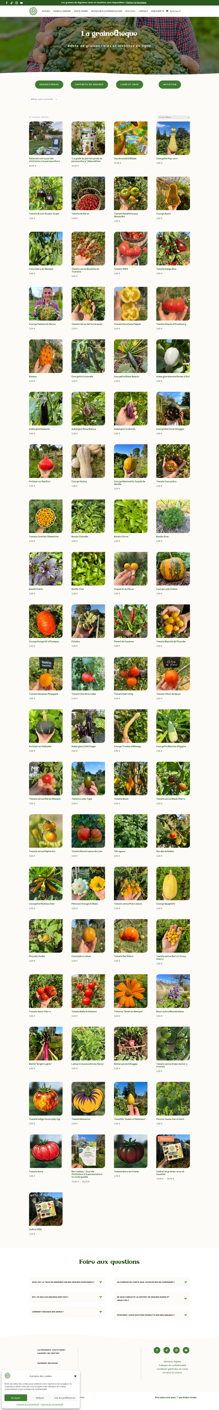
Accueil (46, 11)
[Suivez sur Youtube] (186, 1350)
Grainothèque (49, 84)
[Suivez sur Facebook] (157, 1350)
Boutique (130, 11)
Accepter (15, 1397)
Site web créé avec (165, 1397)
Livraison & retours (172, 1372)
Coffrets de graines (89, 84)
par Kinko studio (188, 1397)
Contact (143, 11)
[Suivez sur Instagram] (176, 1350)
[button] (75, 1376)
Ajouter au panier (46, 144)
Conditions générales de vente (172, 1368)
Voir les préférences (64, 1397)
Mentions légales (172, 1361)
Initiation (170, 84)
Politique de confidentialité (28, 1404)
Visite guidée (81, 11)
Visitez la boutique (136, 2)
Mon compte (157, 11)
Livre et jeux (130, 84)
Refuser (40, 1397)
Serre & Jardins (62, 11)
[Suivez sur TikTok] (166, 1350)
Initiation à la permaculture (106, 11)
